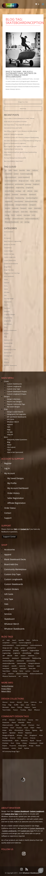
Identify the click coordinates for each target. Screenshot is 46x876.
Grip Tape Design (9, 298)
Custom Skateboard (21, 811)
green (5, 733)
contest (16, 174)
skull (42, 743)
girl (42, 730)
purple (39, 740)
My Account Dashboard (17, 488)
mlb (20, 738)
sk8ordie (29, 191)
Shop (5, 337)
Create (6, 381)
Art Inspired (7, 238)
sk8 (24, 191)
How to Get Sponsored (15, 452)
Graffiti (16, 705)
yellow (27, 748)
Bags (8, 429)
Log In (7, 468)
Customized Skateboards (11, 263)
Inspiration (7, 308)
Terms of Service (7, 686)
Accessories (9, 549)
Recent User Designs (14, 402)
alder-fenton (22, 720)
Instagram (7, 311)
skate (36, 191)
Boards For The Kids (9, 244)
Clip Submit (11, 447)
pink (17, 740)
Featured (6, 282)
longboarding (20, 187)
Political (19, 707)
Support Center (9, 536)
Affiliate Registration (16, 503)
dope (4, 730)
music (26, 738)
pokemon (24, 740)
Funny (6, 286)
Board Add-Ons (11, 564)
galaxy (35, 730)
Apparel (10, 424)
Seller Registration (15, 498)
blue (17, 725)
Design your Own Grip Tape (12, 273)
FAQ (15, 529)
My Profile (11, 483)
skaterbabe (37, 208)
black (29, 722)
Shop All (10, 434)
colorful (5, 728)
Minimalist (5, 707)
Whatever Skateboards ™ (32, 873)
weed (38, 746)
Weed (30, 710)
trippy (31, 746)
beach (15, 170)
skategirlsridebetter (21, 205)
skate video (24, 212)
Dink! (40, 702)
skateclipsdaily (18, 201)
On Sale (10, 432)
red (13, 743)
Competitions (8, 247)
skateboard (32, 194)
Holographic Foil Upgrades (16, 414)
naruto (33, 738)
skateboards (8, 201)
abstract (12, 720)
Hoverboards (7, 302)
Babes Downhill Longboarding (12, 241)
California (35, 170)
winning (27, 222)
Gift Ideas (6, 292)
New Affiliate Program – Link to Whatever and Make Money (20, 131)
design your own (23, 181)
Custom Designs (8, 251)
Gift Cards (10, 419)
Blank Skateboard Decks (15, 559)
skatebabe (15, 194)
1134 (4, 720)
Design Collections (13, 399)
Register (8, 463)
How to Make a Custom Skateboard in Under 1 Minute (19, 118)
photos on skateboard (10, 330)
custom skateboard (24, 177)
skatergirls (16, 212)
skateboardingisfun (32, 198)
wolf (20, 748)
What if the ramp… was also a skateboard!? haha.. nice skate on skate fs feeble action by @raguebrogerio (21, 74)
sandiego (18, 191)
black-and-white (8, 725)
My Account (9, 473)
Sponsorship (7, 352)
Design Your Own (23, 102)
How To (6, 305)
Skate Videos (33, 212)
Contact (7, 513)
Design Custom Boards (15, 412)
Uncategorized (8, 356)
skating (7, 215)
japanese (29, 733)
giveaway (28, 184)
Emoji (4, 705)
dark (32, 728)
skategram (32, 205)
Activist (12, 702)
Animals (19, 702)
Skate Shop (23, 108)
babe (10, 170)
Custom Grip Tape (9, 254)
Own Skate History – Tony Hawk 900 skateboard (17, 125)
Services (8, 614)
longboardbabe (9, 187)
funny (32, 181)
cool (12, 728)
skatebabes (23, 194)
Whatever (6, 362)
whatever (7, 219)
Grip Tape (8, 599)
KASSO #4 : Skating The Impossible (13, 134)
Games (6, 289)
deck (39, 728)
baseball (21, 722)
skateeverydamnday (31, 201)
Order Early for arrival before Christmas (15, 121)
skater (30, 208)
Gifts (5, 295)
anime (31, 720)
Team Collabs (6, 710)
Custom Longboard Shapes (16, 394)
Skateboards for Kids (10, 349)
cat (38, 725)
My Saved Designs (13, 407)
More (6, 437)
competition (8, 174)
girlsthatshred (9, 184)
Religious (27, 707)
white (14, 748)
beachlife (22, 170)
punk (32, 740)
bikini (28, 170)
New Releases (8, 324)
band (14, 722)
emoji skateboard (9, 276)
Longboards (29, 187)
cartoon (32, 725)
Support (7, 518)
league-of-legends (8, 735)
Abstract (4, 702)
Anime (26, 702)
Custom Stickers (11, 589)
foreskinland (19, 730)
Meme (33, 705)
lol (26, 735)
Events (6, 279)
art (6, 170)
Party (5, 327)
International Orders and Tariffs (13, 128)
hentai (21, 733)
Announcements (8, 232)
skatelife (7, 208)
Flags (9, 705)
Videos (6, 359)
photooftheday (9, 191)
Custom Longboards (26, 174)
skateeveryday (9, 205)
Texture (15, 710)
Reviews (6, 333)
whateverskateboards (31, 219)
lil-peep (20, 735)
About (9, 445)
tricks (33, 215)
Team (9, 450)
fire (11, 730)
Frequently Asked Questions (17, 440)
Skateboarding (19, 198)
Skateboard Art (8, 340)
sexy (18, 743)
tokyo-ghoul (22, 746)
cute (26, 728)
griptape (13, 733)
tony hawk (27, 215)
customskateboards (11, 181)
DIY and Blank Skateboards (16, 417)
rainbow (5, 743)
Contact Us (25, 529)
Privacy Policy (6, 688)
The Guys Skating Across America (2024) (15, 158)
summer (19, 215)
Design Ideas (7, 267)
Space (34, 707)
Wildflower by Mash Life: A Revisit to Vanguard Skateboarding (21, 137)
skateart (7, 194)
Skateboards (7, 346)
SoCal (13, 215)
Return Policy (6, 691)
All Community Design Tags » (11, 751)
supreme (13, 746)
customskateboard (10, 177)
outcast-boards (7, 740)
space (5, 746)
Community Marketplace (15, 569)
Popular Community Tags (16, 404)
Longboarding (8, 317)
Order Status (10, 508)
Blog (8, 442)
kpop (22, 705)
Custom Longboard (37, 811)
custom (19, 728)
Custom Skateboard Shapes (17, 391)
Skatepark (23, 208)
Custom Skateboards (10, 260)
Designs (7, 396)
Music (13, 707)
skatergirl (8, 212)
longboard (36, 184)
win (22, 222)
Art (5, 235)
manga (5, 738)
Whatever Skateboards (12, 222)
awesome (6, 722)
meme (13, 738)
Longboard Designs (9, 314)
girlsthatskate (19, 184)
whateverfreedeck (18, 219)
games (38, 181)
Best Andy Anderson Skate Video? (13, 161)
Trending (23, 710)
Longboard (9, 609)
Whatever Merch (13, 422)
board (24, 725)
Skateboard (9, 619)
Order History (13, 493)
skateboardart (9, 198)
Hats (8, 427)
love (41, 735)
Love (27, 705)
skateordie (15, 208)
